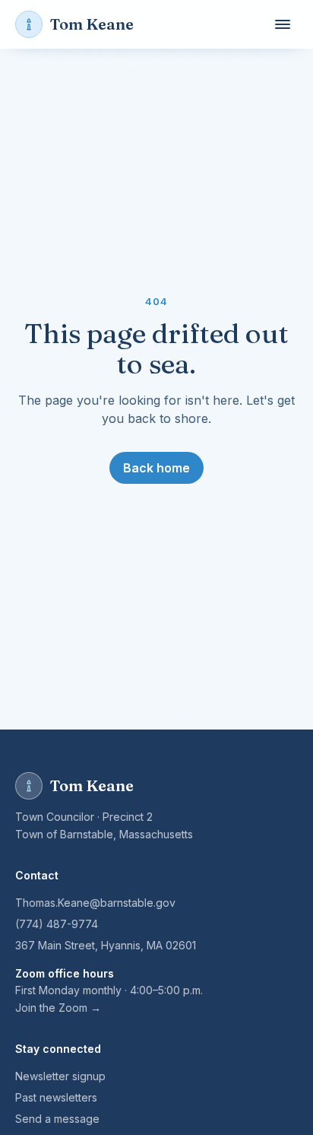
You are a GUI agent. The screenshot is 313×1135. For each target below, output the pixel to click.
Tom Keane (92, 23)
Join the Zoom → (58, 1007)
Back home (156, 467)
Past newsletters (56, 1097)
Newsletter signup (60, 1076)
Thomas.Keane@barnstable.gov (95, 902)
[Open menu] (282, 24)
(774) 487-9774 (56, 923)
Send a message (57, 1118)
